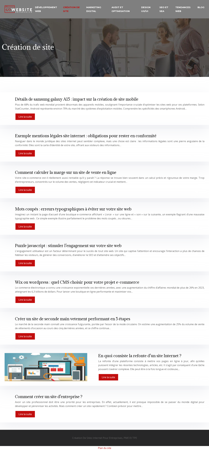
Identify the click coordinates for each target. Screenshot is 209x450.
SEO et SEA (163, 9)
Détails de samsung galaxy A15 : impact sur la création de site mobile (76, 99)
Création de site (71, 9)
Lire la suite (25, 116)
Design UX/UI (146, 9)
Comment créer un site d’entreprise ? (48, 396)
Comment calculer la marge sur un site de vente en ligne (65, 172)
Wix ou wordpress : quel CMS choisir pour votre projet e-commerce (77, 282)
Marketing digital (93, 9)
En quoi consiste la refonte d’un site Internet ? (139, 355)
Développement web (46, 9)
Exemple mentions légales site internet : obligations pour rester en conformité (85, 135)
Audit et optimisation (121, 9)
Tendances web (182, 9)
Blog (201, 7)
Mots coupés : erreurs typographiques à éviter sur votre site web (73, 209)
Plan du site (104, 448)
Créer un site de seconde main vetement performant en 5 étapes (72, 318)
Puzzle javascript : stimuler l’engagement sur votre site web (68, 245)
